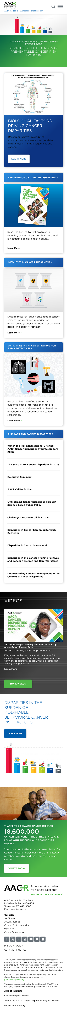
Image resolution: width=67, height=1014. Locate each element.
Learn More (18, 158)
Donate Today (16, 868)
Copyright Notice (15, 950)
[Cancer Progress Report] (10, 6)
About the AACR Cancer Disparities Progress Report (31, 1000)
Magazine (16, 925)
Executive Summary (19, 477)
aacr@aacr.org (18, 909)
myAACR (9, 928)
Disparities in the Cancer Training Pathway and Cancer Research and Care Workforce (33, 559)
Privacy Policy (13, 945)
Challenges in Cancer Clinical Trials (28, 517)
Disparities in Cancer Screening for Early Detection (31, 531)
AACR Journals (12, 921)
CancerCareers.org (14, 932)
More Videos (18, 683)
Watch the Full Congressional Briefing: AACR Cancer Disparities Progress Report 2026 (32, 448)
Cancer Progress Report (16, 995)
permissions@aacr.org (14, 980)
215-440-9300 (23, 906)
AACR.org (9, 918)
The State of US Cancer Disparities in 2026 (33, 464)
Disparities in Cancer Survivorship (27, 545)
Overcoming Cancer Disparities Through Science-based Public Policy (31, 503)
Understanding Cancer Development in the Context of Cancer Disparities (33, 575)
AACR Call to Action (19, 489)
